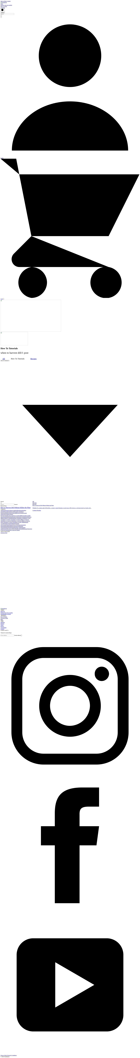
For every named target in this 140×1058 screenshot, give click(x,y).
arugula (3, 510)
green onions (16, 517)
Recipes (33, 359)
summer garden (18, 527)
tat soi (11, 529)
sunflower (7, 529)
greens (26, 517)
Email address (17, 635)
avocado (13, 510)
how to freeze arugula (9, 519)
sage (16, 526)
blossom (5, 511)
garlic (12, 517)
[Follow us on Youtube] (70, 1054)
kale (24, 522)
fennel (9, 517)
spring (10, 527)
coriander (6, 515)
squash (13, 527)
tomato (25, 529)
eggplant (6, 517)
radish (7, 526)
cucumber (17, 515)
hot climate (17, 518)
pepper (22, 525)
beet (23, 510)
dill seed (27, 515)
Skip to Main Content (5, 1)
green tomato (22, 517)
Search (16, 504)
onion (9, 525)
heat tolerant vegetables (7, 518)
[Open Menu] (3, 299)
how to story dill (19, 522)
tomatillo (22, 529)
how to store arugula (11, 522)
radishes (11, 526)
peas (20, 525)
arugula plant (8, 510)
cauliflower (16, 513)
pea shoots (16, 525)
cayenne (21, 513)
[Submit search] (1, 15)
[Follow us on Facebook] (70, 914)
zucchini (5, 532)
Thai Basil (14, 529)
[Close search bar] (1, 17)
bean (18, 510)
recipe (14, 526)
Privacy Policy (4, 1055)
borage (8, 511)
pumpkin (4, 526)
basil (16, 510)
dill (20, 515)
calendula (6, 513)
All (3, 359)
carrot (9, 513)
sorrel (4, 527)
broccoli (12, 511)
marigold (11, 523)
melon (14, 523)
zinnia (2, 532)
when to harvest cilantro (14, 530)
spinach (7, 527)
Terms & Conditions (12, 1055)
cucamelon (12, 515)
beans (21, 510)
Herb (14, 518)
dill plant (23, 515)
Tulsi (28, 529)
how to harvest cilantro (9, 521)
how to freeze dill (18, 519)
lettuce (7, 523)
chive (5, 514)
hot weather (23, 518)
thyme (18, 529)
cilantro (8, 514)
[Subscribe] (21, 635)
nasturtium (6, 525)
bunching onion (17, 511)
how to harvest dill (19, 521)
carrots (12, 513)
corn (9, 515)
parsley (12, 525)
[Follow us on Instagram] (70, 775)
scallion (19, 526)
